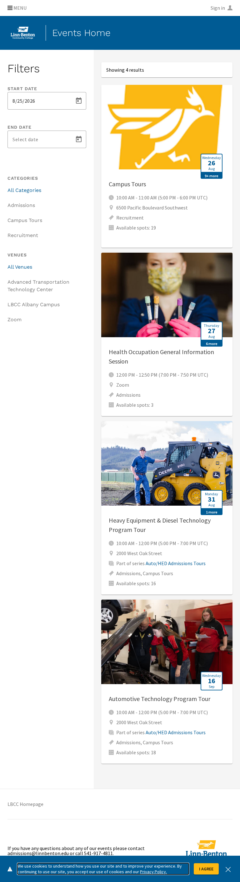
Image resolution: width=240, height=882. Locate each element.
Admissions (21, 205)
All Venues (20, 267)
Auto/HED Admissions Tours (176, 563)
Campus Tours (25, 220)
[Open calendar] (78, 100)
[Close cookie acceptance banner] (228, 868)
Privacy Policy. (153, 871)
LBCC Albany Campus (34, 304)
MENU (19, 8)
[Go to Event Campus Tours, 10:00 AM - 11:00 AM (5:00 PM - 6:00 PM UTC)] (166, 166)
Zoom (15, 319)
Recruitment (23, 235)
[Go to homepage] (23, 32)
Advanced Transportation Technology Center (38, 285)
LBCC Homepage (25, 804)
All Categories (24, 190)
